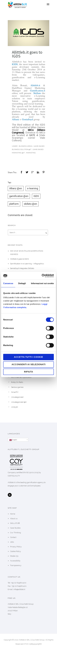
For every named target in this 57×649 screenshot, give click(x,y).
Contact (13, 537)
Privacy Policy (16, 547)
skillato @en (30, 203)
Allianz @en (15, 188)
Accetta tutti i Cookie (28, 357)
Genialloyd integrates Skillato (22, 268)
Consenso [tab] (8, 283)
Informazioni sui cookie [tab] (42, 283)
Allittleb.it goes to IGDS (27, 54)
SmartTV (14, 392)
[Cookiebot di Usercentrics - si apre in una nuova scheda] (42, 275)
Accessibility (15, 561)
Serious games (17, 387)
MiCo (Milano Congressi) (28, 131)
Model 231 (14, 556)
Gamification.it (37, 90)
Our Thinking (15, 533)
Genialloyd (27, 119)
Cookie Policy (15, 551)
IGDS (15, 64)
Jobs (12, 542)
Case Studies (15, 528)
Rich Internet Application (21, 377)
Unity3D (14, 407)
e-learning (32, 188)
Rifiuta (28, 372)
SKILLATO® (15, 523)
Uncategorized (17, 397)
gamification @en (18, 196)
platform (14, 203)
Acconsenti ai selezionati (29, 364)
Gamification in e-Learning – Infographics (27, 264)
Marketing (31, 153)
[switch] (50, 328)
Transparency (15, 565)
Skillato (37, 93)
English (14, 440)
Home (12, 514)
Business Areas (25, 146)
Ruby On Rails (17, 382)
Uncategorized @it (18, 402)
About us (13, 518)
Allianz (15, 119)
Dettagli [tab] (22, 283)
